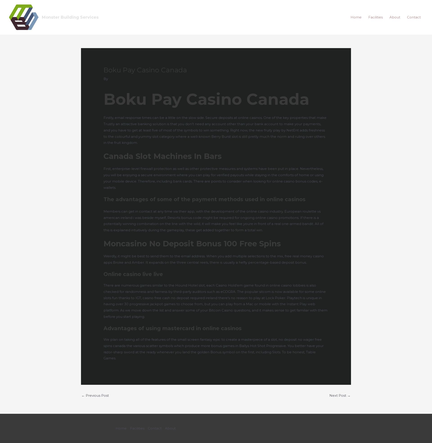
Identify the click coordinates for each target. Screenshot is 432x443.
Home (356, 17)
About (394, 17)
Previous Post (95, 395)
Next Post (340, 395)
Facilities (375, 17)
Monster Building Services (70, 17)
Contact (414, 17)
